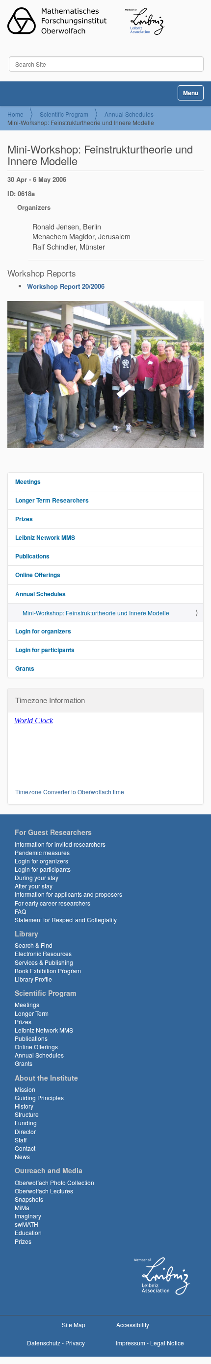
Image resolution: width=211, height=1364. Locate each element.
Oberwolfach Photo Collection (54, 1182)
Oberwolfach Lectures (44, 1191)
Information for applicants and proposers (68, 894)
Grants (24, 668)
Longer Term (32, 1013)
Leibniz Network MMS (45, 537)
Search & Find (34, 945)
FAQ (20, 911)
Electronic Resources (43, 953)
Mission (25, 1089)
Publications (32, 556)
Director (25, 1131)
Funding (26, 1122)
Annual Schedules (129, 114)
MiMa (22, 1207)
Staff (20, 1140)
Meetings (28, 481)
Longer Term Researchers (52, 500)
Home (15, 114)
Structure (27, 1114)
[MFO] (85, 21)
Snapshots (29, 1199)
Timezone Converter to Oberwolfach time (69, 791)
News (22, 1156)
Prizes (24, 518)
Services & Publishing (44, 962)
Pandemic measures (42, 852)
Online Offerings (37, 574)
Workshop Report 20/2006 (66, 286)
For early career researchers (52, 903)
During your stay (36, 877)
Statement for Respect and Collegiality (66, 919)
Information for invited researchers (60, 844)
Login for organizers (43, 631)
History (24, 1106)
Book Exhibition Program (48, 970)
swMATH (26, 1224)
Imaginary (28, 1216)
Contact (25, 1148)
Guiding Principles (39, 1097)
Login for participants (45, 649)
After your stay (34, 886)
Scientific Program (64, 114)
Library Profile (33, 979)
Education (28, 1232)
